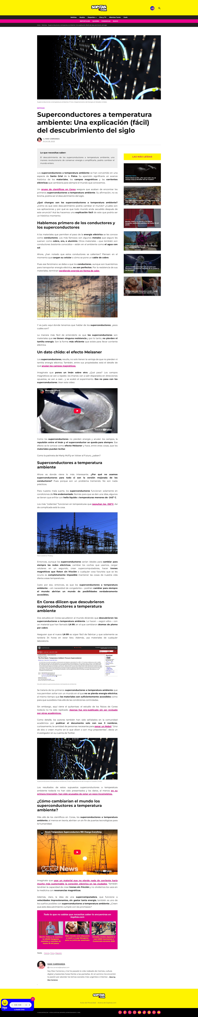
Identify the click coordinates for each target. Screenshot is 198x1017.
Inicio (39, 25)
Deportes (91, 17)
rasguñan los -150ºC (102, 504)
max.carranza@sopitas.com (59, 967)
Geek (125, 17)
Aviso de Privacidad (88, 1003)
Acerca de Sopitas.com (107, 1003)
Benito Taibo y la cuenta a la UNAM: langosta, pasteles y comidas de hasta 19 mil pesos (142, 223)
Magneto (58, 953)
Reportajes (85, 21)
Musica (82, 17)
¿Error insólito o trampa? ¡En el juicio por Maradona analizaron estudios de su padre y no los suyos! (142, 268)
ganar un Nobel (102, 726)
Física (52, 953)
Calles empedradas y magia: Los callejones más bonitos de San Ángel (141, 246)
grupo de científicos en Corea (58, 189)
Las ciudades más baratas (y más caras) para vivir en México (142, 201)
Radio (115, 21)
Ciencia (46, 953)
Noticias (74, 17)
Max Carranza (52, 139)
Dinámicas (105, 21)
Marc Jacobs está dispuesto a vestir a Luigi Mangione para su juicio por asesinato (141, 292)
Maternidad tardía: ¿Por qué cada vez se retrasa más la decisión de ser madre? (140, 178)
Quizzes (95, 21)
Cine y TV (102, 17)
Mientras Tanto (115, 17)
